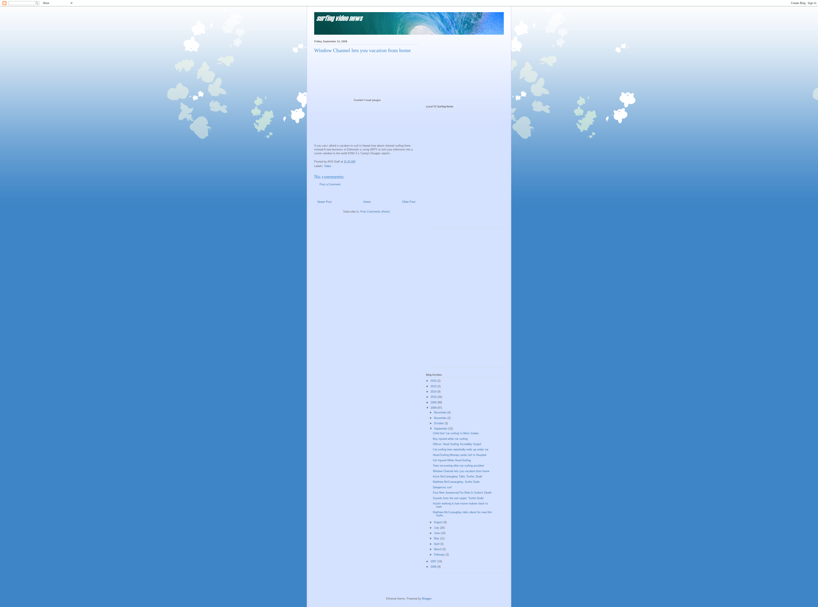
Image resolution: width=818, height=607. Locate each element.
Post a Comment (330, 184)
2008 (434, 407)
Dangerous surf (442, 487)
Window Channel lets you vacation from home (461, 471)
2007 (434, 561)
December (440, 412)
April (437, 544)
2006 (434, 566)
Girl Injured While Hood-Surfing (452, 460)
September (441, 428)
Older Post (408, 201)
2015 (434, 386)
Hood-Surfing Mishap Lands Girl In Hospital (459, 455)
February (440, 554)
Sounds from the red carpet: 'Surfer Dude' (458, 498)
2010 (434, 396)
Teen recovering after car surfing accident (458, 465)
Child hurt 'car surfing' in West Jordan (456, 433)
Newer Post (324, 201)
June (437, 533)
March (438, 549)
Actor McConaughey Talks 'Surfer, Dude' (457, 476)
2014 (434, 391)
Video (327, 166)
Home (367, 201)
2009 (434, 402)
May (437, 538)
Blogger (426, 598)
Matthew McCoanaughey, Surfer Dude (456, 481)
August (439, 522)
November (440, 418)
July (437, 527)
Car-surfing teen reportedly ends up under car (460, 449)
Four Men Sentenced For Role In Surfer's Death (462, 492)
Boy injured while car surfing (450, 438)
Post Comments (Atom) (375, 211)
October (439, 423)
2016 (434, 380)
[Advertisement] (458, 68)
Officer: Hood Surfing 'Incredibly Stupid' (457, 444)
